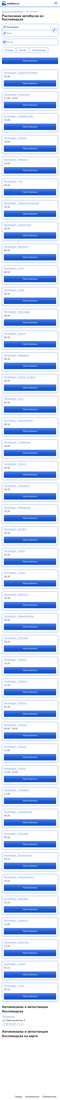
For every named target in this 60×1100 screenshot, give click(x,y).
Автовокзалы (32, 1096)
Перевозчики (49, 1096)
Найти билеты (30, 60)
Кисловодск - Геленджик (17, 485)
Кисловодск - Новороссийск (18, 116)
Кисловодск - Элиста (15, 768)
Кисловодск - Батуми (15, 464)
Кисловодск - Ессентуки (16, 942)
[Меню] (56, 3)
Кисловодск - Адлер (14, 964)
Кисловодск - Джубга (15, 529)
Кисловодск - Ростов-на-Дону (19, 377)
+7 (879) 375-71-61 (13, 1024)
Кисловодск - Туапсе (15, 572)
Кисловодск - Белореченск (18, 855)
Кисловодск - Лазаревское (18, 811)
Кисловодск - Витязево (16, 637)
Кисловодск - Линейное (16, 790)
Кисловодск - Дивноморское (19, 616)
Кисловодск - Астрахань (17, 94)
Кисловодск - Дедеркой (16, 355)
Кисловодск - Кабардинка (17, 507)
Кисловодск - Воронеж (16, 159)
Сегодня (8, 50)
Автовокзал (9, 1016)
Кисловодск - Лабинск (15, 681)
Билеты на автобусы (12, 11)
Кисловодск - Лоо (13, 181)
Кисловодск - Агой (13, 268)
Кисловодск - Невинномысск (19, 877)
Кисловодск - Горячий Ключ (18, 420)
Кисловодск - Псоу (13, 398)
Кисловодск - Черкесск (16, 920)
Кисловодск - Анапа (14, 550)
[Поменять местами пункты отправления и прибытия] (54, 30)
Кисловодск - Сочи (14, 985)
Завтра (22, 50)
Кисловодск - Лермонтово (17, 224)
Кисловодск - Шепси (15, 333)
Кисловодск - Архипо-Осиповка (20, 72)
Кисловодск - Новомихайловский (21, 203)
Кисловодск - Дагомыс (16, 246)
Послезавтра (39, 50)
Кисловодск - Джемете (16, 594)
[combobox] (30, 27)
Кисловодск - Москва (15, 138)
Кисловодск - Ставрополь (17, 442)
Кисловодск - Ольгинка (16, 833)
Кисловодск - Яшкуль (15, 746)
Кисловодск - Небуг (14, 290)
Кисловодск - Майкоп (15, 659)
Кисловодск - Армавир (16, 898)
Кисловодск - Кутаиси (15, 703)
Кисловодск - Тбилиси (15, 724)
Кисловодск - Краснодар (17, 311)
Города (18, 1096)
